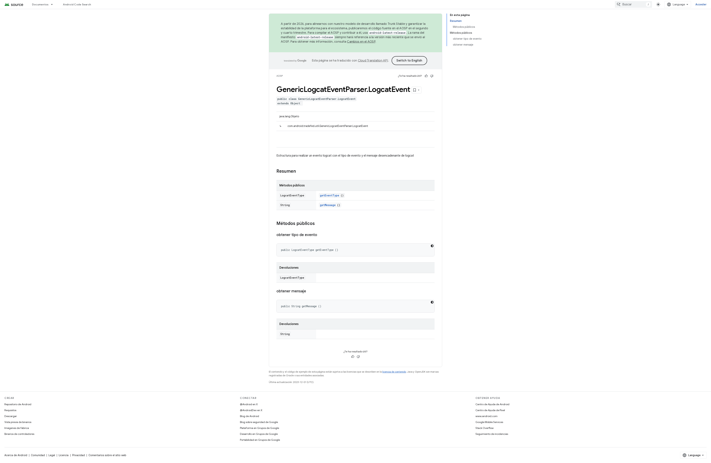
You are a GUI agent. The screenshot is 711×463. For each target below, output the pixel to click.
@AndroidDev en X (251, 410)
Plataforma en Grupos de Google (259, 428)
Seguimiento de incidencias (491, 434)
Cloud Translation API (373, 60)
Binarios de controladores (19, 434)
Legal (52, 455)
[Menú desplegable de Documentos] (54, 4)
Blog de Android (249, 416)
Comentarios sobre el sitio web (107, 455)
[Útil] (426, 76)
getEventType (329, 195)
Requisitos (10, 410)
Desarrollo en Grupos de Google (259, 434)
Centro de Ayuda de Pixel (490, 410)
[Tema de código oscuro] (432, 246)
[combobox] (633, 4)
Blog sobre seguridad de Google (259, 422)
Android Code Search (77, 4)
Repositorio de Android (17, 404)
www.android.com (486, 416)
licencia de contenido (394, 371)
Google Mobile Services (489, 422)
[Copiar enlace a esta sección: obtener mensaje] (309, 291)
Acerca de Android (15, 455)
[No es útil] (432, 76)
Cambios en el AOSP (361, 42)
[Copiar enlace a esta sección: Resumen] (300, 171)
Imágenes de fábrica (16, 428)
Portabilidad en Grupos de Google (260, 440)
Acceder (701, 4)
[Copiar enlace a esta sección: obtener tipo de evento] (321, 235)
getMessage (328, 205)
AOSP (279, 75)
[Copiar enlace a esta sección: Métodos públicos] (318, 224)
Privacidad (78, 455)
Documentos (40, 4)
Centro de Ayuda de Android (492, 404)
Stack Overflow (484, 428)
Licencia (64, 455)
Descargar (10, 416)
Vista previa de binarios (17, 422)
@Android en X (249, 404)
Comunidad (38, 455)
